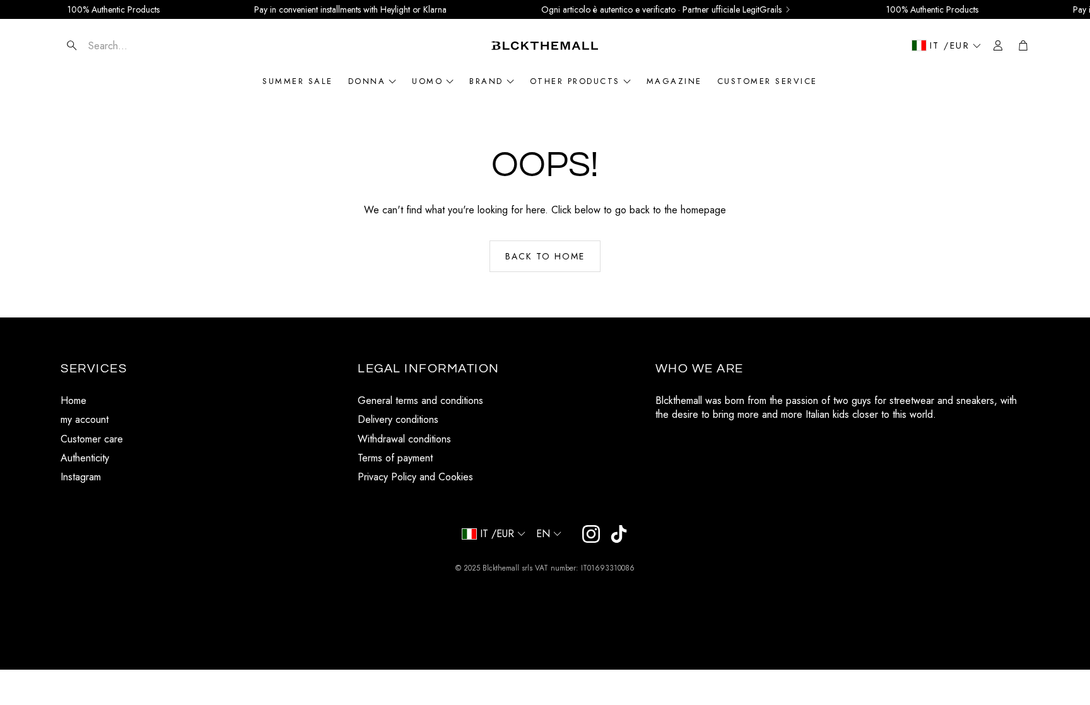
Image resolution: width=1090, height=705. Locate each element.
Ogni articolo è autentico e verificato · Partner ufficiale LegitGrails (661, 9)
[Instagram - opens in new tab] (591, 534)
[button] (136, 45)
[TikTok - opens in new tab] (619, 534)
